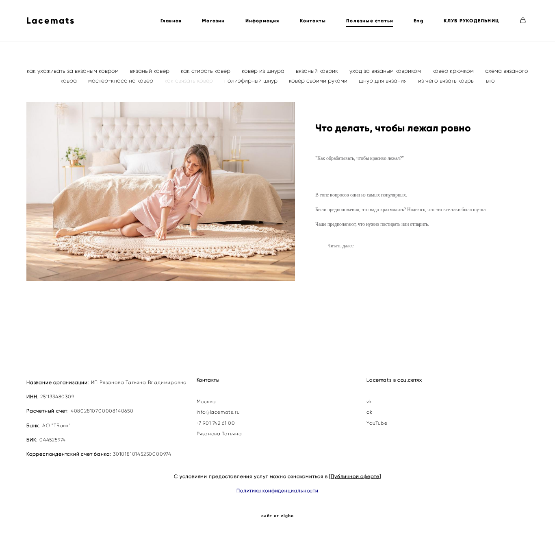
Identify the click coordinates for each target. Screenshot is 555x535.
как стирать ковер (206, 71)
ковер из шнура (264, 71)
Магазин (213, 21)
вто (490, 80)
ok (369, 412)
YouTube (376, 423)
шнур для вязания (383, 80)
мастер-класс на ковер (121, 80)
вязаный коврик (318, 71)
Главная (171, 21)
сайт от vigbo (277, 516)
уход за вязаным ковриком (386, 71)
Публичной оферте (355, 476)
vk (369, 401)
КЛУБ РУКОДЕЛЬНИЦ (471, 21)
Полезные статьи (369, 21)
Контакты (313, 21)
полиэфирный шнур (251, 80)
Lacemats (50, 20)
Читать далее (340, 246)
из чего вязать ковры (447, 80)
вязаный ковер (150, 71)
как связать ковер (190, 80)
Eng (418, 21)
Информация (262, 21)
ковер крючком (453, 71)
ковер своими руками (319, 80)
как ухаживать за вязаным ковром (73, 71)
